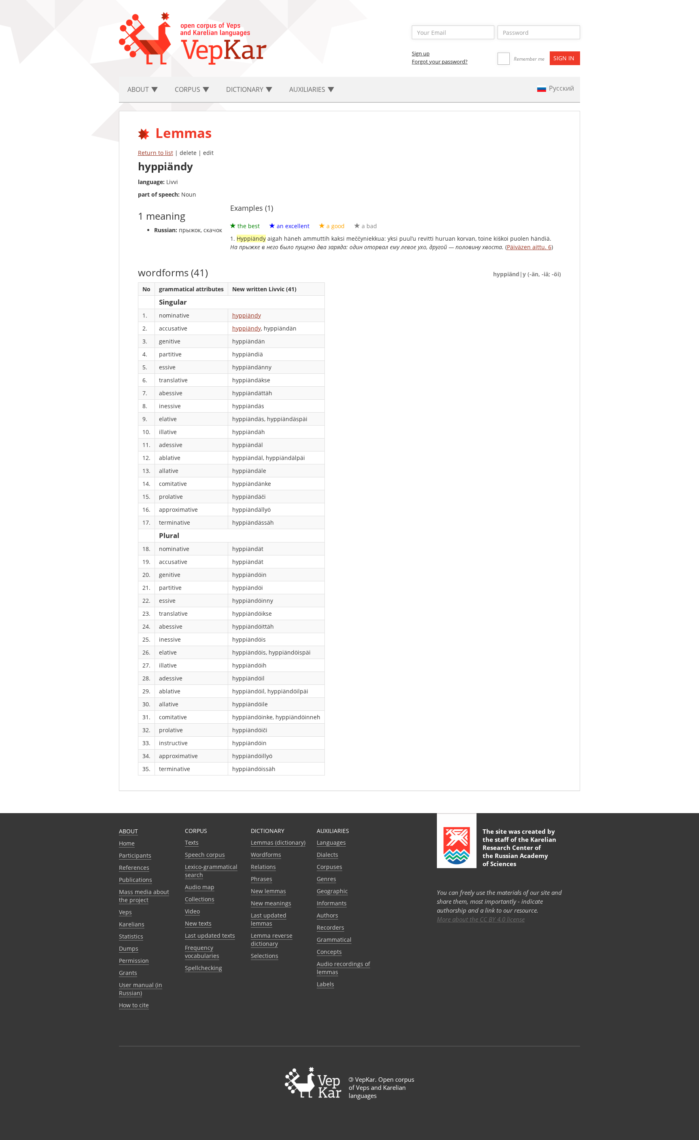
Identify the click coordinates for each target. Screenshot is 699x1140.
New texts (198, 923)
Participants (135, 855)
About (128, 831)
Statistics (131, 936)
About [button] (138, 89)
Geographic (332, 891)
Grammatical (334, 939)
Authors (327, 915)
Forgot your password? (440, 61)
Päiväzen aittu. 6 (529, 247)
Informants (332, 903)
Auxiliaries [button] (308, 89)
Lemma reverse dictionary (271, 939)
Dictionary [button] (245, 89)
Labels (325, 984)
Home (127, 843)
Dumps (128, 948)
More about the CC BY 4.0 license (481, 919)
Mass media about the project (144, 896)
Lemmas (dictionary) (278, 842)
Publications (135, 880)
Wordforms (266, 854)
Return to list (155, 153)
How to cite (134, 1005)
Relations (263, 867)
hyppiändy (246, 315)
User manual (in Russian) (140, 989)
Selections (264, 956)
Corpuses (329, 867)
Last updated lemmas (268, 919)
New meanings (271, 903)
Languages (331, 842)
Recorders (330, 927)
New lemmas (268, 891)
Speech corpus (205, 854)
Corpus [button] (188, 89)
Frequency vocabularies (202, 952)
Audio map (199, 887)
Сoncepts (329, 952)
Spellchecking (203, 968)
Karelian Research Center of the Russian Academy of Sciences (519, 851)
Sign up (421, 53)
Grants (128, 973)
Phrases (261, 879)
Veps (125, 912)
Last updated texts (210, 935)
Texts (192, 842)
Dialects (327, 854)
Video (192, 911)
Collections (199, 899)
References (134, 867)
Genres (326, 879)
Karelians (131, 924)
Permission (134, 960)
